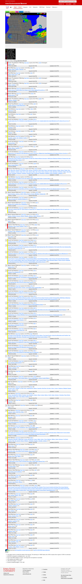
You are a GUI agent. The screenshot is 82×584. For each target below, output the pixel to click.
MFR (34, 182)
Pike (16, 456)
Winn (25, 388)
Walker (53, 439)
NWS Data (41, 7)
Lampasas (14, 173)
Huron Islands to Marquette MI (14, 362)
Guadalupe (22, 427)
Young (39, 172)
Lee (17, 138)
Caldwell (21, 138)
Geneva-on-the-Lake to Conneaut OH (46, 253)
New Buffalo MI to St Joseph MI (31, 352)
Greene (16, 477)
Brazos (22, 441)
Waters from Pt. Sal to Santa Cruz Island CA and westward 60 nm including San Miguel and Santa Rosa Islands (39, 433)
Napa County (32, 451)
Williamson (10, 226)
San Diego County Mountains (14, 335)
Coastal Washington (20, 105)
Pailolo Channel (62, 260)
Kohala (23, 287)
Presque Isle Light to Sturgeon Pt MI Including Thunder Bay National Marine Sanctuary (27, 158)
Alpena (25, 194)
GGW (40, 98)
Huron (9, 221)
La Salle (22, 388)
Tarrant (62, 170)
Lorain (11, 236)
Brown (16, 482)
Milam (64, 172)
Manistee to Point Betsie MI (14, 277)
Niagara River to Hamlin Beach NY (44, 209)
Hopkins (17, 172)
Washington (21, 439)
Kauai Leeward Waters (20, 258)
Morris (68, 395)
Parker (65, 170)
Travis (25, 226)
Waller (38, 439)
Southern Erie (17, 204)
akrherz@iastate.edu (27, 573)
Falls (68, 172)
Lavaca (14, 138)
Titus (20, 396)
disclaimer (68, 4)
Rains (45, 170)
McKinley (10, 132)
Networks (35, 7)
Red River (44, 388)
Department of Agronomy (9, 574)
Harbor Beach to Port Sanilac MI (15, 247)
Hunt (24, 172)
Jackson (13, 390)
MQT (34, 308)
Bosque (24, 170)
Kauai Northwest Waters (31, 258)
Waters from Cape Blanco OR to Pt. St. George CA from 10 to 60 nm (50, 188)
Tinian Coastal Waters (33, 378)
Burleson (61, 439)
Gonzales (10, 138)
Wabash (10, 69)
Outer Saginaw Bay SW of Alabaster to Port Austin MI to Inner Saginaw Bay (54, 247)
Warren (17, 546)
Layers (7, 11)
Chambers (31, 441)
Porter (9, 357)
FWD (36, 168)
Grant (13, 388)
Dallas (58, 170)
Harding (9, 79)
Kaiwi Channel (52, 258)
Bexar (37, 427)
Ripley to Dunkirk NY (12, 199)
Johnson (31, 170)
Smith (49, 395)
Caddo (9, 390)
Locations (12, 11)
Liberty (56, 439)
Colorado (40, 441)
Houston (36, 441)
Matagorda (10, 439)
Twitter (44, 572)
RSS (44, 580)
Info (30, 7)
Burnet (17, 226)
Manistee (37, 194)
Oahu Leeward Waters (41, 260)
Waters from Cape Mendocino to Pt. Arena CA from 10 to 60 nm (53, 153)
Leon (9, 170)
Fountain (22, 546)
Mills (32, 173)
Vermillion (13, 541)
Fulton (9, 500)
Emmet (32, 194)
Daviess (10, 456)
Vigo (13, 536)
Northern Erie (11, 204)
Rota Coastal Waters (23, 378)
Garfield (15, 100)
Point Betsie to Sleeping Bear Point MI (29, 277)
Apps (15, 7)
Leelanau (17, 194)
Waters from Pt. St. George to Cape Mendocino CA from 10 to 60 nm (23, 153)
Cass (14, 396)
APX (31, 157)
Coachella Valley (12, 451)
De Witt (14, 427)
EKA (34, 119)
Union (52, 388)
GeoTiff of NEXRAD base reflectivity (41, 550)
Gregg (53, 395)
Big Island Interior (17, 287)
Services (48, 7)
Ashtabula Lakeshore (20, 231)
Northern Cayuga (16, 216)
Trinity (45, 439)
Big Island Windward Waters (62, 258)
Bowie (23, 396)
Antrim (21, 194)
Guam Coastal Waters (13, 378)
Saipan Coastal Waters (44, 378)
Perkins (9, 64)
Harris (42, 439)
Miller (22, 412)
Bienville (10, 388)
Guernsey (10, 401)
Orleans (22, 216)
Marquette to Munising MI (27, 347)
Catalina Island (11, 178)
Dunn (9, 115)
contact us (61, 4)
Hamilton (29, 173)
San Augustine (30, 395)
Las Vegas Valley (12, 466)
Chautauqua (24, 204)
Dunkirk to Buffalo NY (22, 199)
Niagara (26, 216)
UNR (40, 62)
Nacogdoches (15, 395)
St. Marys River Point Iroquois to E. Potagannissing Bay (49, 315)
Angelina (24, 395)
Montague (55, 172)
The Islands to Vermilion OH (27, 241)
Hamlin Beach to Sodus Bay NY (29, 209)
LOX (31, 177)
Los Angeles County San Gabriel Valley (24, 178)
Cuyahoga (10, 127)
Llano (14, 226)
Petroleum (10, 100)
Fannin (43, 172)
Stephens (13, 172)
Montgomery (31, 439)
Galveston (15, 439)
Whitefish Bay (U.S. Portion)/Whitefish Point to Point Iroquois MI (22, 315)
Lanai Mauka (29, 287)
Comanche (36, 173)
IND (31, 68)
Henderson (42, 173)
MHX (32, 88)
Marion (46, 395)
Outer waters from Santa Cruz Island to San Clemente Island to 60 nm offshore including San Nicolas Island (32, 432)
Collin (26, 172)
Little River (18, 412)
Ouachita (39, 388)
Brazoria (10, 441)
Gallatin (17, 69)
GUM (34, 163)
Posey (13, 74)
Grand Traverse (11, 194)
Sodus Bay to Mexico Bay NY (14, 209)
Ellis (27, 170)
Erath (42, 170)
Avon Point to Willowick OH (61, 253)
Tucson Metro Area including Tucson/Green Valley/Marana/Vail (40, 490)
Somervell (35, 170)
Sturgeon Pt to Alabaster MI (14, 272)
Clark (13, 531)
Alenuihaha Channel (40, 262)
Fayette (25, 138)
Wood (39, 395)
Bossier (69, 388)
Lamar (51, 173)
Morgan (20, 482)
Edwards (21, 69)
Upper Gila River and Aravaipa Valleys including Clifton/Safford (27, 488)
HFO (34, 257)
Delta (21, 172)
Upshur (42, 395)
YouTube (45, 577)
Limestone (60, 173)
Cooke (50, 172)
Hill (21, 170)
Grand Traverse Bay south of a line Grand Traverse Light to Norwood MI (40, 299)
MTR (34, 291)
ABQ (32, 131)
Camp (17, 396)
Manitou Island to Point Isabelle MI (15, 342)
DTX (37, 219)
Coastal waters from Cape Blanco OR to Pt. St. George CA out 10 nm (23, 183)
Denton (30, 172)
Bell (70, 172)
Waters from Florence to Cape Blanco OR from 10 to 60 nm (21, 188)
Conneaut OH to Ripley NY (31, 253)
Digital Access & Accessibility (67, 578)
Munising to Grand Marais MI (14, 347)
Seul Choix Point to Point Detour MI (16, 330)
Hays (26, 427)
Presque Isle (42, 194)
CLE (32, 126)
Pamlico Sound (11, 90)
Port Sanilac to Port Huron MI (29, 247)
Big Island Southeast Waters (16, 262)
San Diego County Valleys (41, 337)
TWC (32, 109)
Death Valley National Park (38, 461)
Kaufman (55, 170)
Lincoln (56, 388)
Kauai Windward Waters (42, 258)
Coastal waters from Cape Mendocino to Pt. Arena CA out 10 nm (54, 121)
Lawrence (14, 367)
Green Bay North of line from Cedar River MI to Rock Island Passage (50, 309)
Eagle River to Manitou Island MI (31, 342)
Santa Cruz (10, 110)
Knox (16, 74)
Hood (39, 170)
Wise (34, 172)
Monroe (39, 216)
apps (74, 4)
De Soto (49, 388)
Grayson (47, 172)
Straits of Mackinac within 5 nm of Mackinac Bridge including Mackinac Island (25, 304)
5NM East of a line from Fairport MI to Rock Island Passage (21, 309)
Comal (17, 427)
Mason (12, 500)
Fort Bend (65, 439)
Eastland (47, 173)
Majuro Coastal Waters (13, 165)
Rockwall (55, 173)
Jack (36, 172)
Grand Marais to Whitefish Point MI (16, 325)
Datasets (25, 7)
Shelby (20, 395)
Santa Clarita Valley (38, 178)
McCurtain (10, 417)
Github (44, 574)
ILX (31, 480)
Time (17, 11)
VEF (36, 460)
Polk (13, 441)
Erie (9, 236)
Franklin (27, 396)
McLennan (13, 170)
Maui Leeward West (36, 287)
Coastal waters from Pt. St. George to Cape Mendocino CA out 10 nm (23, 121)
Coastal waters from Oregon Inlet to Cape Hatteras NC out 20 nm (30, 90)
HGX (31, 437)
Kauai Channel (11, 258)
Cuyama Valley (46, 178)
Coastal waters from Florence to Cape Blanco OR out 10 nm (53, 183)
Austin (35, 439)
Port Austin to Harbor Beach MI (15, 248)
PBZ (31, 400)
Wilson (33, 427)
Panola (9, 395)
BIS (31, 114)
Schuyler (10, 482)
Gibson (9, 74)
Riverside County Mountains (28, 337)
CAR (34, 104)
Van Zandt (49, 170)
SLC (35, 146)
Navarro (18, 170)
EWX (31, 136)
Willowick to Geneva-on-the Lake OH (16, 253)
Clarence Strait (11, 143)
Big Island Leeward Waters (29, 262)
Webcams (54, 7)
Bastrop (22, 226)
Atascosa (10, 427)
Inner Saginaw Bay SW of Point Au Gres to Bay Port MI (20, 282)
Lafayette (10, 412)
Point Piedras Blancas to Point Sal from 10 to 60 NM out (20, 422)
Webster (65, 388)
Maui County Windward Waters (29, 260)
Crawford (10, 505)
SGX (31, 334)
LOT (37, 356)
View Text (26, 62)
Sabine (35, 388)
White (13, 69)
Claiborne (60, 388)
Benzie (29, 194)
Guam (9, 383)
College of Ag (6, 573)
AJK (34, 141)
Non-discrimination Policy (66, 575)
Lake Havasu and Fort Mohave (15, 471)
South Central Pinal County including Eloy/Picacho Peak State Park (23, 487)
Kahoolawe (10, 287)
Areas (19, 7)
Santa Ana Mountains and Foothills (60, 335)
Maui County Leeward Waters (14, 260)
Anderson (19, 173)
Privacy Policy (63, 576)
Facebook (45, 569)
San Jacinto (17, 441)
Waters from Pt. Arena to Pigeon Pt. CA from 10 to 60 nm (20, 292)
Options (21, 11)
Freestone (24, 173)
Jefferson (31, 216)
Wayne (13, 148)
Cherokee (61, 395)
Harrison (57, 395)
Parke (9, 541)
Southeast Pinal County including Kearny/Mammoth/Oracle (55, 488)
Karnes (30, 427)
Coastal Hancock (12, 105)
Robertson (60, 172)
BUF (34, 197)
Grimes (25, 439)
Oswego (10, 216)
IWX (34, 351)
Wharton (26, 441)
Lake (14, 231)
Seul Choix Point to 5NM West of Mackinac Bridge (19, 298)
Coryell (9, 173)
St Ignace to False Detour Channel (15, 320)
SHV (31, 387)
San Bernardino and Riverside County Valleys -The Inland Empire (37, 335)
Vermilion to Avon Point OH (14, 241)
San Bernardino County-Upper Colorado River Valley (20, 461)
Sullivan (12, 510)
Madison (49, 439)
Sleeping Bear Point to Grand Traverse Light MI (41, 298)
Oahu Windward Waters (52, 260)
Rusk (65, 395)
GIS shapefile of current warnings (22, 550)
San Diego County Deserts (22, 451)
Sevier (13, 412)
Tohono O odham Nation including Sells (17, 490)
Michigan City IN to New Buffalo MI (16, 352)
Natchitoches (30, 388)
